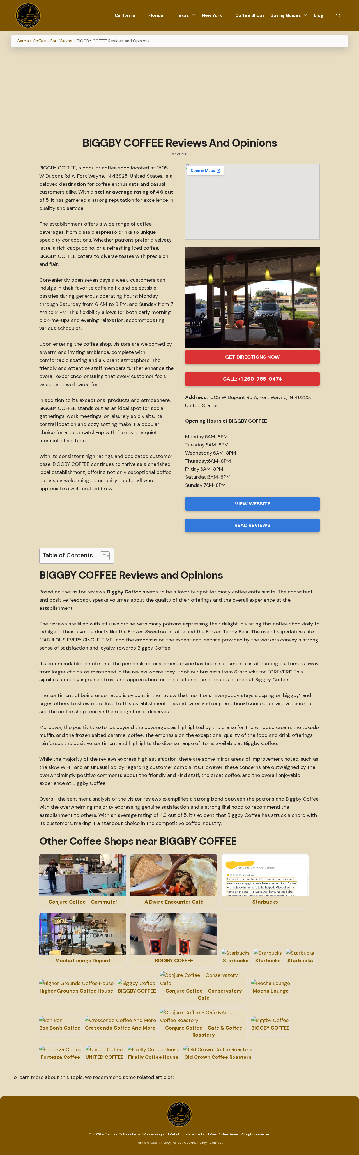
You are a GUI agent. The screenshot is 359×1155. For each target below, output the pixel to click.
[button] (338, 15)
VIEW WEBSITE (252, 503)
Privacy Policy (170, 1142)
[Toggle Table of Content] (102, 556)
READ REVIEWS (252, 525)
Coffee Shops (249, 15)
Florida (155, 15)
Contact (216, 1142)
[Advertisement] (179, 92)
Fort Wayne (61, 40)
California (125, 15)
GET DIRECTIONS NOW (252, 357)
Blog (318, 15)
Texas (182, 15)
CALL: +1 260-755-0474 (252, 378)
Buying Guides (286, 15)
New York (212, 15)
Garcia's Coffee (31, 40)
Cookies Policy (195, 1142)
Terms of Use (147, 1142)
